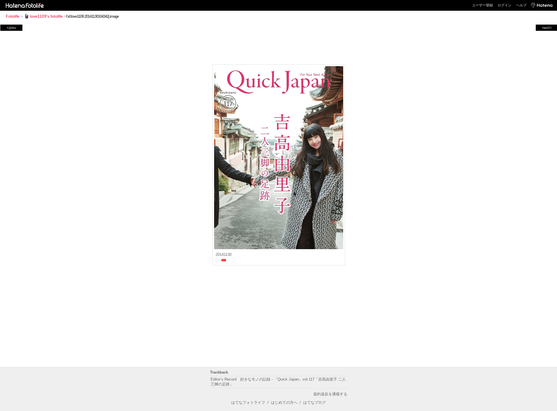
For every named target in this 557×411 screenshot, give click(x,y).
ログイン (504, 5)
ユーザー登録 (482, 5)
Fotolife (12, 16)
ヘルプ (521, 5)
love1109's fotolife (46, 16)
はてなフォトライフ (248, 402)
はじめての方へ (284, 402)
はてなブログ (314, 402)
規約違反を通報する (330, 394)
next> (547, 28)
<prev (11, 28)
